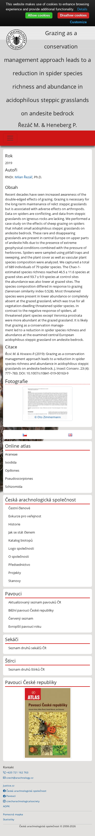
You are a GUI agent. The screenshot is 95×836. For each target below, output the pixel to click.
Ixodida (10, 462)
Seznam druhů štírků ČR (26, 669)
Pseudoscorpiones (19, 478)
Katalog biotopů (20, 540)
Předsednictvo (19, 564)
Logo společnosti (21, 548)
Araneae (11, 454)
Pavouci (11, 796)
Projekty (14, 572)
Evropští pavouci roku (24, 626)
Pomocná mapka (13, 814)
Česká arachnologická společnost (26, 791)
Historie (14, 524)
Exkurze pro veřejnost (24, 516)
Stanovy (14, 580)
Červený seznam (20, 618)
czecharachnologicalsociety (23, 801)
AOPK (6, 806)
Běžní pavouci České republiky (31, 610)
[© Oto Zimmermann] (47, 403)
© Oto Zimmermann (47, 417)
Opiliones (12, 470)
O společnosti (18, 556)
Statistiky (8, 819)
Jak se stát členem (21, 532)
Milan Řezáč (23, 177)
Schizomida (13, 486)
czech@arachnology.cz (19, 777)
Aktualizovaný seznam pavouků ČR (34, 602)
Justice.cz (8, 785)
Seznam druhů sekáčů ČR (27, 648)
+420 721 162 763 (17, 772)
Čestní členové (19, 508)
